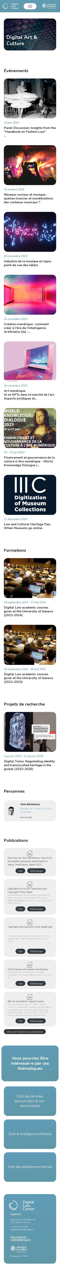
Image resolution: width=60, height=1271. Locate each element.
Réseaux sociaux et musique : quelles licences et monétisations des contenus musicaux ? (28, 198)
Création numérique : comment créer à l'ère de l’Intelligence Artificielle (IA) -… (26, 328)
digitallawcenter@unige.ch (22, 1229)
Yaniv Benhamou (30, 804)
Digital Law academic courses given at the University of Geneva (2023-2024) (28, 611)
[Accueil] (11, 6)
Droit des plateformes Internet (30, 1166)
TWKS (25, 1256)
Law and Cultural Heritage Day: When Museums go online (27, 526)
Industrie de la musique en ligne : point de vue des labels (28, 263)
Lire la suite (26, 817)
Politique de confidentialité (21, 1238)
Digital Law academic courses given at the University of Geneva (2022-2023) (28, 678)
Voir (20, 871)
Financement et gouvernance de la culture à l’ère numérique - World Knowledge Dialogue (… (29, 461)
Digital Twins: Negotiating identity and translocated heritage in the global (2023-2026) (29, 765)
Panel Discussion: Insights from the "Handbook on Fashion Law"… (30, 132)
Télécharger (36, 871)
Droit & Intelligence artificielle (30, 1134)
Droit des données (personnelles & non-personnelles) (30, 1101)
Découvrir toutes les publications (25, 1032)
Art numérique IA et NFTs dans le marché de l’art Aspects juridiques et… (29, 395)
